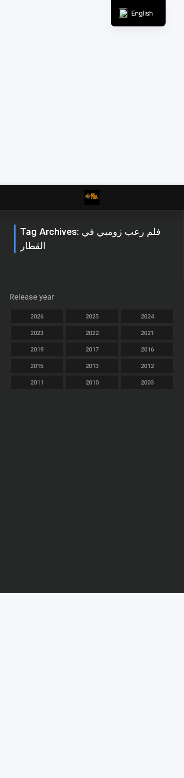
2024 (147, 316)
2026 (36, 316)
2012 (147, 365)
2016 (147, 349)
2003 (147, 382)
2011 (36, 382)
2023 (36, 332)
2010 (92, 382)
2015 (36, 365)
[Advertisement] (92, 92)
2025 (92, 316)
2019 (36, 349)
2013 (92, 365)
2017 (92, 349)
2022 (92, 332)
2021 (147, 332)
